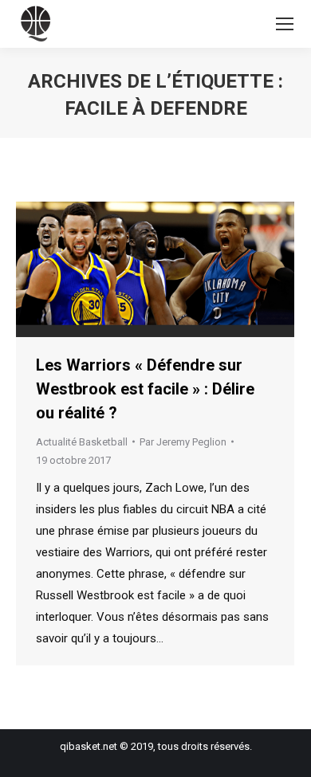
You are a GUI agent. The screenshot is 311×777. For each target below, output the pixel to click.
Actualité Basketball (82, 442)
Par (183, 442)
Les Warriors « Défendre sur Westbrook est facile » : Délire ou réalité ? (145, 388)
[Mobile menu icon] (284, 24)
